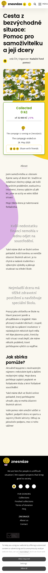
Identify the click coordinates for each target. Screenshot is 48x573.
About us (24, 520)
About (24, 166)
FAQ (24, 509)
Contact (24, 524)
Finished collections (24, 501)
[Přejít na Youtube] (27, 486)
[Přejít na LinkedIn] (34, 486)
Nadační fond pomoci (33, 61)
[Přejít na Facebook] (14, 486)
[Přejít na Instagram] (21, 486)
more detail (24, 552)
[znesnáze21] (11, 4)
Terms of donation (24, 505)
